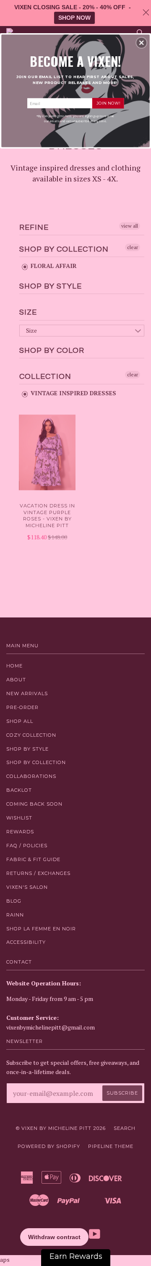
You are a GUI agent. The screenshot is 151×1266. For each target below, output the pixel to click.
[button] (141, 43)
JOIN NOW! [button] (108, 102)
